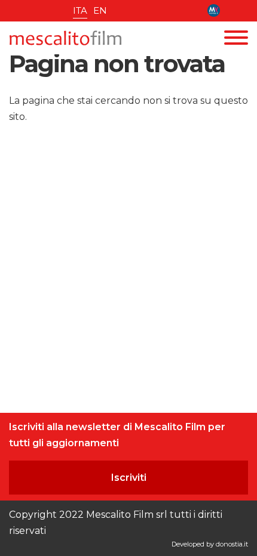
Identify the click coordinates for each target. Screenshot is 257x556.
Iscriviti (128, 477)
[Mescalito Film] (65, 37)
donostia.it (232, 544)
